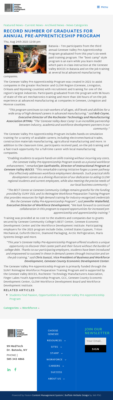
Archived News (54, 25)
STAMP (54, 353)
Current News (34, 25)
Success (56, 372)
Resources (54, 340)
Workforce (29, 308)
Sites (54, 347)
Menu (104, 7)
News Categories (77, 25)
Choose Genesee (53, 332)
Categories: (11, 308)
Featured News (13, 25)
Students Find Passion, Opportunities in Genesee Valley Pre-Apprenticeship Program (56, 297)
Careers (54, 366)
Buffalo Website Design (77, 395)
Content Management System (47, 395)
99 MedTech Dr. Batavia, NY (17, 348)
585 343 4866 (15, 359)
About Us (54, 379)
